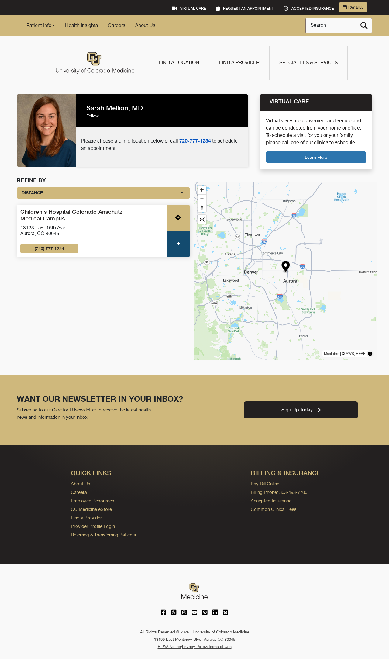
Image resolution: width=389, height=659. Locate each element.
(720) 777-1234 (49, 248)
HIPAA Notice (169, 646)
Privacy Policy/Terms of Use (207, 646)
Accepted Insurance (271, 500)
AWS (350, 354)
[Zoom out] (202, 198)
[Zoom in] (202, 190)
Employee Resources (92, 500)
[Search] (364, 26)
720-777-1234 (195, 141)
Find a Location (179, 62)
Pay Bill (355, 7)
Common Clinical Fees (274, 509)
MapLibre (331, 354)
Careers (116, 25)
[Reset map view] (202, 219)
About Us (145, 25)
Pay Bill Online (265, 483)
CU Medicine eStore (91, 509)
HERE (360, 354)
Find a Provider (239, 62)
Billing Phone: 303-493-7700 (279, 492)
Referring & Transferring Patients (103, 534)
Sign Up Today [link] (297, 410)
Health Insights (81, 25)
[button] (286, 267)
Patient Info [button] (38, 25)
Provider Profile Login (93, 526)
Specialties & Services (308, 62)
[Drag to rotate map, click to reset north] (202, 207)
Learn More (316, 157)
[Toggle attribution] (370, 353)
